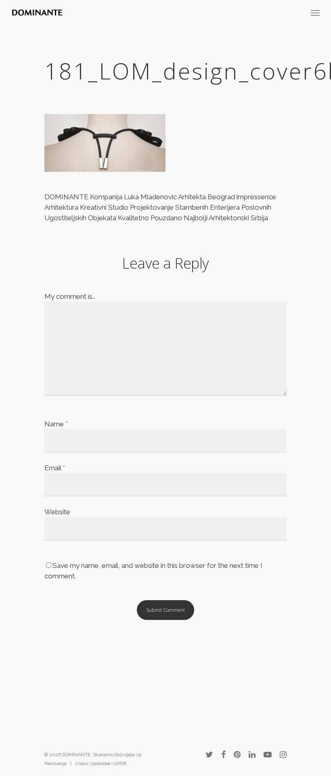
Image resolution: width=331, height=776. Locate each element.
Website (57, 512)
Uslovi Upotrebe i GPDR (101, 763)
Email (54, 468)
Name (56, 424)
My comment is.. (69, 296)
